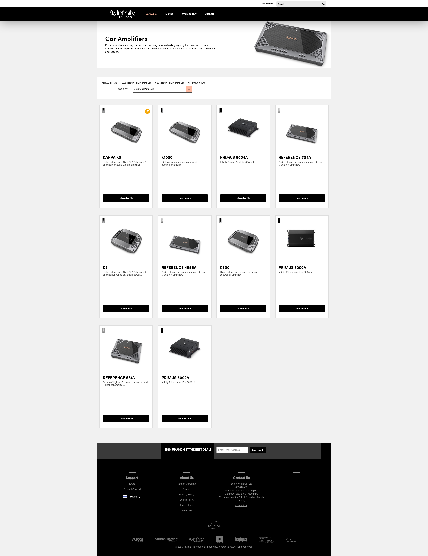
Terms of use (186, 505)
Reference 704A (295, 157)
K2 (105, 267)
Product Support (132, 489)
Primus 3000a (292, 267)
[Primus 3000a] (301, 238)
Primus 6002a (175, 377)
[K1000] (184, 128)
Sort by (123, 89)
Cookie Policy (187, 499)
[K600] (243, 238)
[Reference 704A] (301, 128)
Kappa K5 (112, 157)
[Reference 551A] (126, 348)
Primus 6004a (234, 157)
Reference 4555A (179, 267)
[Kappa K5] (126, 128)
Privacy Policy (186, 494)
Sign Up (256, 450)
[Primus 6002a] (184, 348)
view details (126, 198)
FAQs (132, 483)
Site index (187, 510)
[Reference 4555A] (184, 238)
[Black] (103, 109)
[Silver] (162, 109)
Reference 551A (119, 377)
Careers (186, 489)
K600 (224, 267)
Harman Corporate (187, 483)
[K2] (126, 238)
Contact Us (241, 505)
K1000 (167, 157)
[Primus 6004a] (243, 128)
